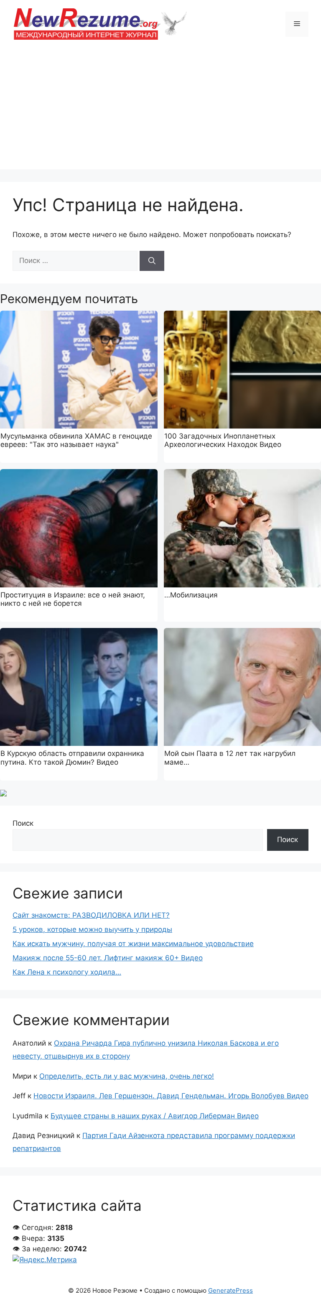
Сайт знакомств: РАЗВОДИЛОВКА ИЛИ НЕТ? (91, 915)
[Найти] (152, 261)
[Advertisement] (160, 110)
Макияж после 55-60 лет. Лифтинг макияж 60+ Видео (108, 958)
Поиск (23, 823)
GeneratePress (230, 1290)
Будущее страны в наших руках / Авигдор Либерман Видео (155, 1116)
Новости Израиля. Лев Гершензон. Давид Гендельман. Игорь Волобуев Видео (170, 1096)
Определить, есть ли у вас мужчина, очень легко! (126, 1076)
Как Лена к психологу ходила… (67, 972)
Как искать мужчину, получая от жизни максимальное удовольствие (133, 943)
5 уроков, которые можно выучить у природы (92, 929)
